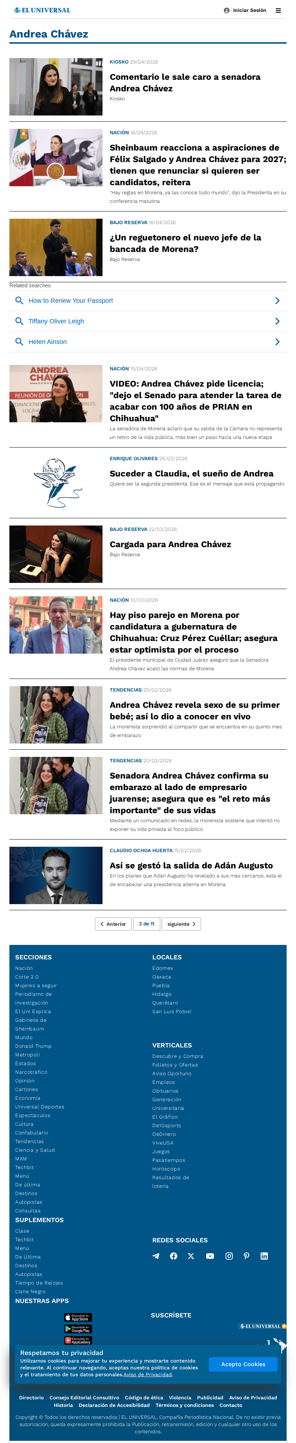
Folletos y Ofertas (175, 1065)
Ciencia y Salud (35, 1150)
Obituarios (165, 1091)
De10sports (166, 1125)
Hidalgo (162, 994)
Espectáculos (32, 1115)
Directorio (31, 1397)
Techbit (24, 1167)
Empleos (163, 1082)
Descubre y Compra (178, 1056)
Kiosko (119, 62)
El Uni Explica (33, 1011)
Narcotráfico (31, 1072)
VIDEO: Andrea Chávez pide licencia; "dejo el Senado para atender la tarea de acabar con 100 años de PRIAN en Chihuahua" (196, 401)
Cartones (26, 1089)
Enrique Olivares (134, 458)
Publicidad (210, 1397)
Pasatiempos (169, 1160)
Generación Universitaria (168, 1104)
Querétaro (165, 1003)
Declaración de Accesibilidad (114, 1405)
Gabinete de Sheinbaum (31, 1024)
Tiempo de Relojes (39, 1283)
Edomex (162, 968)
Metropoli (27, 1055)
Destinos (26, 1193)
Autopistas (29, 1202)
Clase (22, 1231)
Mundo (24, 1037)
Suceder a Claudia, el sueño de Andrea (192, 473)
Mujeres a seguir (36, 985)
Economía (28, 1098)
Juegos (161, 1151)
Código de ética (144, 1397)
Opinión (25, 1081)
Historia (63, 1405)
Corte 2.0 (27, 977)
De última (27, 1184)
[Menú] (278, 10)
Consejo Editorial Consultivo (84, 1397)
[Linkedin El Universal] (264, 1257)
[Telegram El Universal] (156, 1257)
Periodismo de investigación (33, 998)
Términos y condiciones (185, 1405)
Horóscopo (166, 1169)
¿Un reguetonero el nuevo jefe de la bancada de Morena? (185, 243)
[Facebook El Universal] (173, 1257)
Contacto (230, 1405)
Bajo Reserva (128, 222)
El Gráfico (165, 1117)
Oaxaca (161, 977)
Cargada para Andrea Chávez (170, 544)
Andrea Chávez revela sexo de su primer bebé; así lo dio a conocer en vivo (195, 711)
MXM (21, 1158)
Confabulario (31, 1132)
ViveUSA (163, 1143)
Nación (119, 132)
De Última (28, 1257)
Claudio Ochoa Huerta (141, 850)
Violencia (180, 1397)
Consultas (27, 1210)
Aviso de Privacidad (253, 1397)
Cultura (24, 1124)
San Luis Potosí (172, 1011)
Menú (22, 1176)
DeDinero (164, 1134)
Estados (25, 1063)
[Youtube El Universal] (210, 1257)
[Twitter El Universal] (191, 1257)
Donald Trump (33, 1046)
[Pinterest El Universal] (246, 1257)
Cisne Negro (30, 1291)
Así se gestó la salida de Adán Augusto (191, 865)
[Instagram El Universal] (229, 1257)
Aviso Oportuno (172, 1073)
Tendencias (126, 690)
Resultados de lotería (171, 1181)
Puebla (161, 985)
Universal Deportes (40, 1107)
